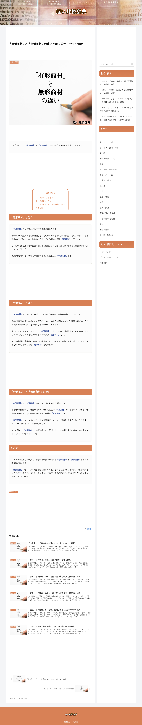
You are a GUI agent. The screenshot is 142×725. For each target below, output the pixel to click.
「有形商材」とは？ (45, 198)
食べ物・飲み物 (106, 235)
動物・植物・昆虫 (107, 159)
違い (101, 224)
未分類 (102, 186)
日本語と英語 (105, 180)
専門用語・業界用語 (108, 169)
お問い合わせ (105, 252)
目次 (47, 193)
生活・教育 (104, 197)
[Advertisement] (50, 34)
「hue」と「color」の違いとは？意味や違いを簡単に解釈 (116, 91)
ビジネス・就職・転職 (109, 148)
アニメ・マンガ (106, 142)
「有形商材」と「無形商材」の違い (51, 204)
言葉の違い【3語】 (108, 219)
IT (100, 137)
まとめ (40, 208)
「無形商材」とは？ (45, 201)
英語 (101, 202)
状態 (101, 191)
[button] (132, 64)
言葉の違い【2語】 (108, 213)
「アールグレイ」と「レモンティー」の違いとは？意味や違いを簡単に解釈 (116, 118)
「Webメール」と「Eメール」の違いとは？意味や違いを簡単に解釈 (116, 100)
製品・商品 (104, 208)
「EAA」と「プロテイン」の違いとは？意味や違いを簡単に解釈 (116, 109)
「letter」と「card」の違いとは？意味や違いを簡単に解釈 (117, 82)
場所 (101, 164)
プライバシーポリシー (109, 257)
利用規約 (103, 263)
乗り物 (102, 153)
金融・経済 (14, 492)
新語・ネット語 (106, 175)
